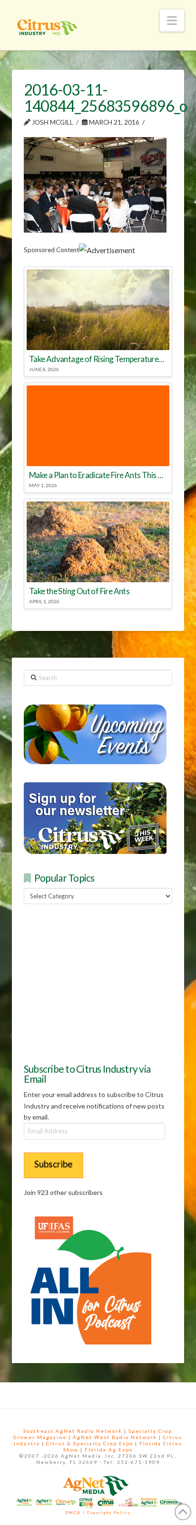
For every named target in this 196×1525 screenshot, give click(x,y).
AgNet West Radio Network (115, 1437)
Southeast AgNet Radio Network (72, 1431)
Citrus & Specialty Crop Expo (89, 1443)
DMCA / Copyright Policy (97, 1512)
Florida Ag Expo (109, 1449)
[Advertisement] (95, 982)
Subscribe (53, 1163)
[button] (172, 21)
